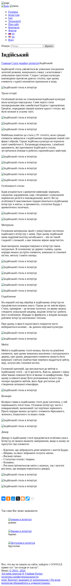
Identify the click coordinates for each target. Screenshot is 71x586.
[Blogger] (23, 498)
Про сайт (13, 24)
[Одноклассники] (8, 498)
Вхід (11, 39)
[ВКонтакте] (3, 498)
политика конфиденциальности (20, 576)
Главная (6, 63)
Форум (12, 30)
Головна (13, 11)
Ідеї (10, 18)
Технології (14, 21)
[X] (18, 498)
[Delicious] (28, 498)
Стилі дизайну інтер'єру (25, 63)
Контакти (13, 27)
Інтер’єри (13, 14)
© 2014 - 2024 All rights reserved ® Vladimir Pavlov (22, 572)
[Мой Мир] (13, 498)
